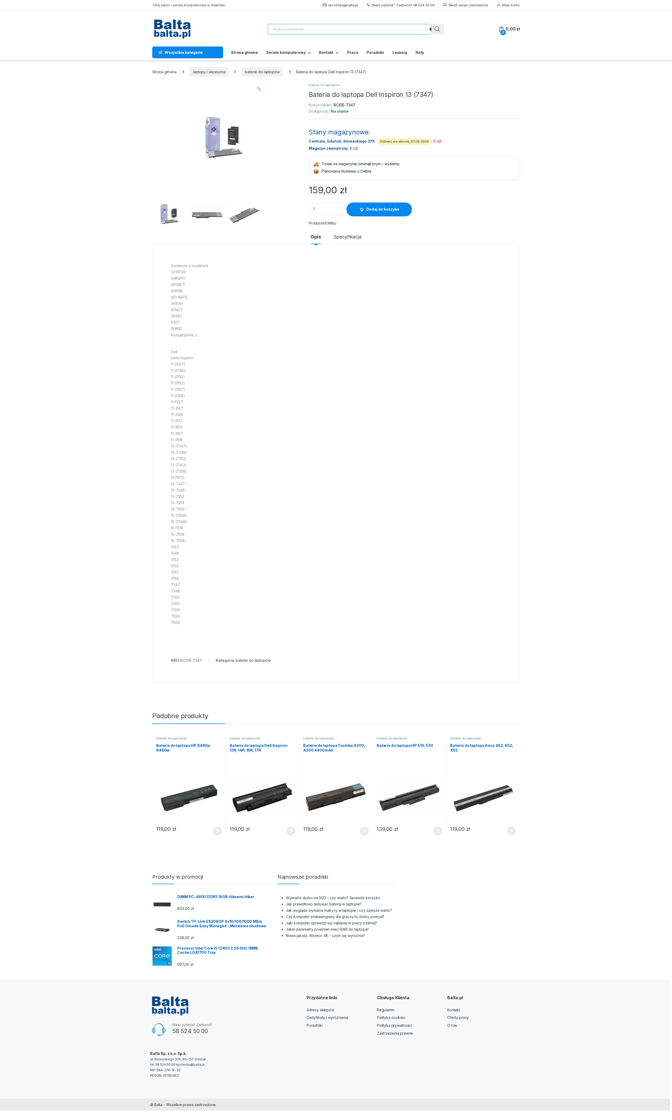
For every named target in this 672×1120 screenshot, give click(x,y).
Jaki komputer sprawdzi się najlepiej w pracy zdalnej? (331, 923)
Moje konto (511, 5)
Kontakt (326, 52)
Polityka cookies (391, 1017)
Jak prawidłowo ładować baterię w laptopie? (324, 904)
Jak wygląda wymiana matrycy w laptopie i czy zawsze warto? (339, 910)
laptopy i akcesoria (209, 72)
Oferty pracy (458, 1017)
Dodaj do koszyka (382, 209)
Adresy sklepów (320, 1010)
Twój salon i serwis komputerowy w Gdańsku (188, 5)
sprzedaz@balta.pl (343, 5)
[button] (258, 88)
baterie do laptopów (262, 72)
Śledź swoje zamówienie (468, 5)
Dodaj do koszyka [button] (214, 830)
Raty (420, 52)
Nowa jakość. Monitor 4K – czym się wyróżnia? (325, 935)
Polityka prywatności (394, 1025)
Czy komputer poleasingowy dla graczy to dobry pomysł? (335, 916)
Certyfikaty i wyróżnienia (328, 1017)
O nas (452, 1025)
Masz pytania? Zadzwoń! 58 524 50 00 (403, 5)
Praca (352, 52)
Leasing (399, 52)
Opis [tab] (316, 237)
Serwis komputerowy (285, 52)
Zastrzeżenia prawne (395, 1033)
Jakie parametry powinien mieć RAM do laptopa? (327, 929)
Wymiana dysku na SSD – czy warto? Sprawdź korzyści (333, 897)
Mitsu (332, 223)
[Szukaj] (437, 29)
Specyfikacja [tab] (347, 237)
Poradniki (375, 52)
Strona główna (244, 52)
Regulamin (386, 1010)
